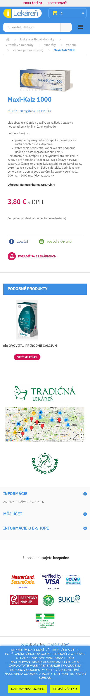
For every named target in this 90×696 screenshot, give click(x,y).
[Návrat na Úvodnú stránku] (7, 39)
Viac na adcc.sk (44, 175)
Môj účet (12, 514)
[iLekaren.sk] (22, 13)
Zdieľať (22, 242)
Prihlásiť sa (33, 3)
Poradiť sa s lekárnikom (37, 256)
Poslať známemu (59, 242)
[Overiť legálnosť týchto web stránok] (45, 621)
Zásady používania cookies (23, 502)
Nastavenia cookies (27, 689)
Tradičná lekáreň (58, 644)
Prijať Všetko (65, 689)
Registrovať (57, 3)
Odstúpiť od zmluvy (33, 644)
